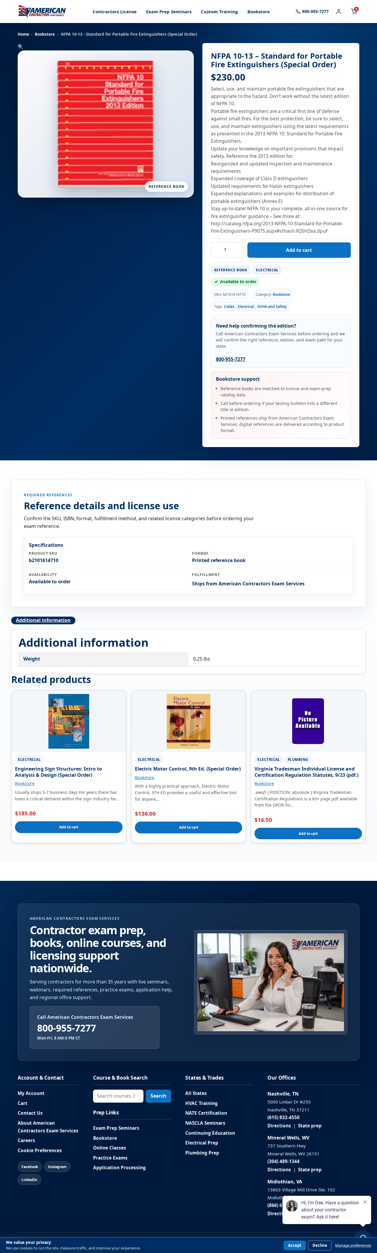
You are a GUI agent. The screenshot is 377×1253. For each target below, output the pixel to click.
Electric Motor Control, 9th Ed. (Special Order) (188, 769)
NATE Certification (206, 1113)
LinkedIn (29, 1179)
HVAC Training (201, 1103)
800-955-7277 (230, 359)
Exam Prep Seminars (168, 11)
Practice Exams (110, 1158)
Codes (229, 306)
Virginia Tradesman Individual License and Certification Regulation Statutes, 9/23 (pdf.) (306, 772)
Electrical (246, 306)
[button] (21, 46)
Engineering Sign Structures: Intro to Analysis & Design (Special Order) (58, 772)
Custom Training (219, 11)
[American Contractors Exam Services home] (42, 11)
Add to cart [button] (68, 827)
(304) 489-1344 (283, 1161)
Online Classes (109, 1148)
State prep (310, 1126)
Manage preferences (353, 1245)
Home (23, 34)
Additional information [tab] (43, 620)
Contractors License (114, 11)
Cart (22, 1103)
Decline (319, 1245)
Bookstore (258, 11)
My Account (31, 1093)
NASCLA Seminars (205, 1123)
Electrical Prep (201, 1143)
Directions (279, 1126)
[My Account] (338, 11)
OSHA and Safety (272, 306)
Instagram (57, 1166)
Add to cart (299, 250)
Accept (294, 1245)
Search (158, 1096)
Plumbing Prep (202, 1153)
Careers (26, 1140)
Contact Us (30, 1113)
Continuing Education (210, 1133)
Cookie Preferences (40, 1150)
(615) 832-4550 (283, 1117)
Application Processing (119, 1168)
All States (196, 1093)
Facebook (30, 1166)
